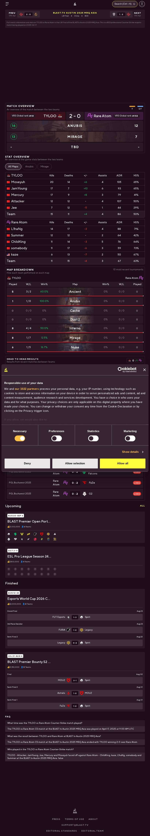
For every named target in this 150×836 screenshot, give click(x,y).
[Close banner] (144, 369)
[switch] (56, 438)
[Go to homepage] (75, 4)
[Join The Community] (142, 4)
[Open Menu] (7, 4)
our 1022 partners (27, 388)
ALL (142, 505)
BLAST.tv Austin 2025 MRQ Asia (75, 13)
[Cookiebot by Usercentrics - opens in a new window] (120, 369)
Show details (130, 451)
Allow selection (75, 463)
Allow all (122, 463)
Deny (27, 463)
